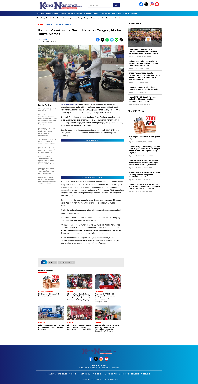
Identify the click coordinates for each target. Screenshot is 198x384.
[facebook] (141, 6)
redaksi (42, 39)
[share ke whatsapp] (107, 41)
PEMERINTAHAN (52, 13)
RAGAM (134, 13)
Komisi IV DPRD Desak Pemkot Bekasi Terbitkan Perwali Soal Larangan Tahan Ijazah (142, 99)
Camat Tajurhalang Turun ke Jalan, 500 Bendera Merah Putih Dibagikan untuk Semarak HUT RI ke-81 (144, 186)
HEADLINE (49, 24)
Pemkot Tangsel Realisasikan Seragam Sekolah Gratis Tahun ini (143, 88)
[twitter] (146, 6)
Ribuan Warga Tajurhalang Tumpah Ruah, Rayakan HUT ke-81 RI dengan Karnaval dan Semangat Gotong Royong (144, 150)
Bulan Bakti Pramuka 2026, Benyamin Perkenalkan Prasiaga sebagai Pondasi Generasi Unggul (143, 51)
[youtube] (157, 6)
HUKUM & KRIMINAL (91, 13)
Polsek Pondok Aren (66, 262)
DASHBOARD (62, 374)
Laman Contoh (111, 374)
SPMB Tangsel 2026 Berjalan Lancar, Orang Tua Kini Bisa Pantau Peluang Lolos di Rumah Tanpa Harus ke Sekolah (144, 76)
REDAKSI (115, 368)
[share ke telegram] (112, 41)
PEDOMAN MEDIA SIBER (101, 368)
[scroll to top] (190, 380)
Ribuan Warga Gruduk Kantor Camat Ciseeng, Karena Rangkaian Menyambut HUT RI (145, 174)
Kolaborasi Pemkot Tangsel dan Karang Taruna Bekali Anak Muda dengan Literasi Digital (143, 63)
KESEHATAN (105, 13)
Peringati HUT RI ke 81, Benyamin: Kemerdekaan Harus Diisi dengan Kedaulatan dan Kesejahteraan (143, 163)
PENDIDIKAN (116, 13)
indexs (98, 374)
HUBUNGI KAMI (85, 368)
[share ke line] (117, 41)
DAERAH (63, 13)
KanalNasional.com (69, 104)
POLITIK (126, 13)
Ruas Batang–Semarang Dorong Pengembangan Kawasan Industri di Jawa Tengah (62, 18)
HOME (73, 374)
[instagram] (152, 6)
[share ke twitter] (103, 41)
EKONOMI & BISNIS (75, 13)
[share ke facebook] (98, 41)
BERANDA (40, 13)
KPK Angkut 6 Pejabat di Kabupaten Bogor (144, 138)
